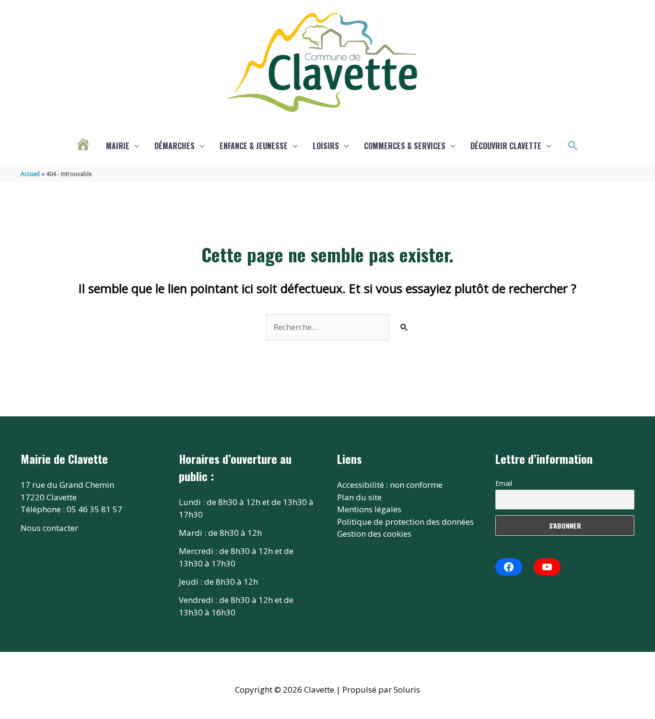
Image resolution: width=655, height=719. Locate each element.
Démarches (174, 146)
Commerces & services (404, 146)
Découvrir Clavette (505, 146)
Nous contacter (49, 527)
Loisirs (326, 146)
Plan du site (359, 497)
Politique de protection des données (405, 521)
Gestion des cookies (374, 533)
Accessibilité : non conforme (390, 484)
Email (503, 483)
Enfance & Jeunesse (254, 146)
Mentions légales (369, 509)
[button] (573, 146)
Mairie (117, 146)
